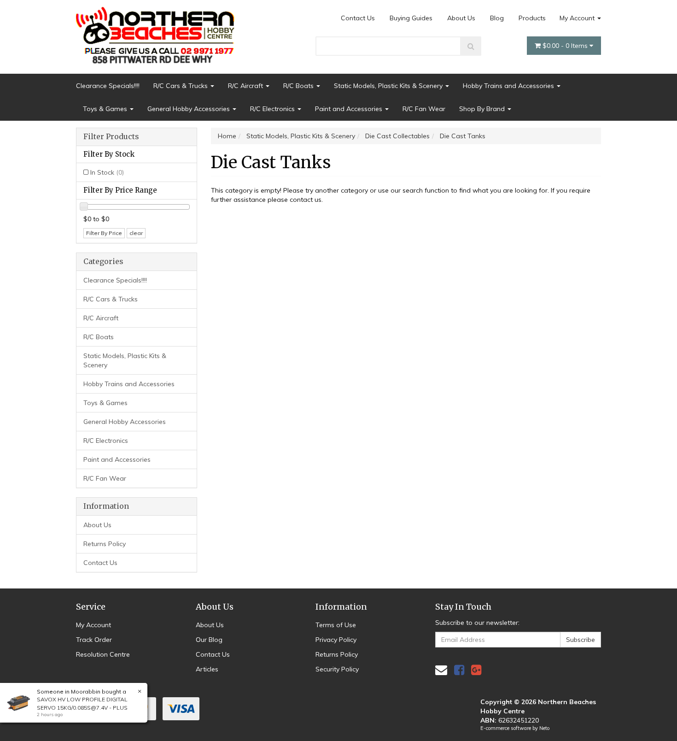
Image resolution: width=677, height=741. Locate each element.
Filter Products (111, 137)
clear (136, 232)
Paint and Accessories (349, 109)
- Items (566, 45)
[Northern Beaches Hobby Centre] (158, 32)
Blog (497, 18)
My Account (578, 18)
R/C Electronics (273, 109)
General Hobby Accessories (189, 109)
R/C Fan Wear (424, 109)
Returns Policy (104, 544)
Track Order (94, 639)
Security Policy (337, 669)
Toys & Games (106, 109)
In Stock (107, 172)
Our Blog (209, 639)
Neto (544, 728)
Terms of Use (335, 625)
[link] (459, 669)
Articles (207, 669)
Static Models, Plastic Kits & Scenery (389, 86)
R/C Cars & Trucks (181, 86)
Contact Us (358, 18)
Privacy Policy (335, 639)
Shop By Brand (483, 109)
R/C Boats (299, 86)
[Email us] (441, 669)
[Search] (471, 46)
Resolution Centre (103, 654)
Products (532, 18)
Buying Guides (411, 18)
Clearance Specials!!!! (108, 86)
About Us (461, 18)
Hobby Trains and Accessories (509, 86)
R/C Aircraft (246, 86)
